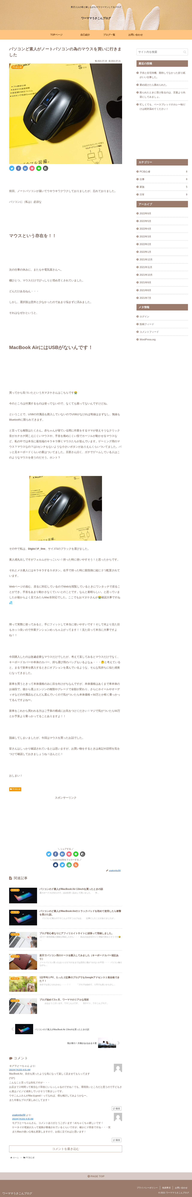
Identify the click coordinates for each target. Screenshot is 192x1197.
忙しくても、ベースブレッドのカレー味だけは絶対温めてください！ (162, 106)
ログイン (144, 316)
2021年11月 (146, 267)
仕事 (164, 179)
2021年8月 (145, 290)
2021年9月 (145, 282)
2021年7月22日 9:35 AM (22, 1119)
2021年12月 (146, 259)
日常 (164, 194)
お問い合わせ (181, 1187)
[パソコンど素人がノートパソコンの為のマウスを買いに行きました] (25, 168)
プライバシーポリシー (147, 1187)
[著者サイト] (55, 864)
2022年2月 (145, 244)
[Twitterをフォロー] (62, 864)
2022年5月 (145, 221)
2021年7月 (145, 298)
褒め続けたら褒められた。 (154, 84)
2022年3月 (145, 236)
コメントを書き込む (65, 1148)
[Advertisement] (65, 821)
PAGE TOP (97, 1176)
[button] (185, 52)
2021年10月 (146, 274)
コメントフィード (149, 331)
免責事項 (166, 1187)
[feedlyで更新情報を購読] (69, 864)
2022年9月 (145, 213)
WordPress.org (148, 339)
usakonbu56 (18, 1115)
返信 (117, 1108)
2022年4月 (145, 228)
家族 (164, 186)
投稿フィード (147, 324)
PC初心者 (16, 789)
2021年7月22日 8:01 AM (19, 1070)
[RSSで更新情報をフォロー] (75, 864)
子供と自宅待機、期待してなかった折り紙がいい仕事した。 (162, 74)
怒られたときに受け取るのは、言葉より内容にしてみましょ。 (162, 94)
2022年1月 (145, 251)
